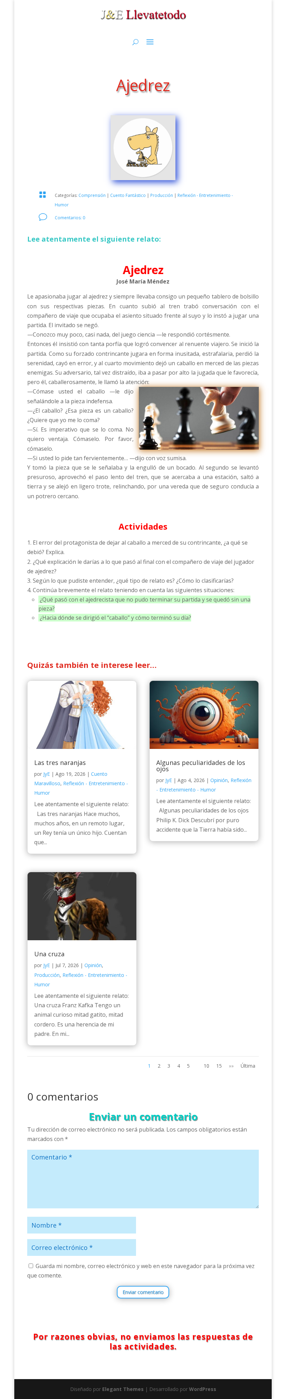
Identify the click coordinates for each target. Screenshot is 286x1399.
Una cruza (49, 954)
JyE (46, 774)
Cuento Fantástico (128, 195)
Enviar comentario (143, 1292)
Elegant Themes (123, 1389)
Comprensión (92, 195)
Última (248, 1065)
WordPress (202, 1389)
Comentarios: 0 (70, 218)
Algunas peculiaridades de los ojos (200, 765)
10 (206, 1065)
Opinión (93, 965)
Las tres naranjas (60, 762)
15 (219, 1065)
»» (231, 1065)
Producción (161, 195)
